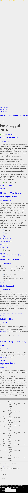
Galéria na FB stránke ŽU (6, 185)
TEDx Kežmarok (7, 285)
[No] (13, 490)
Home (1, 121)
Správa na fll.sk (4, 244)
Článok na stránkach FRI (6, 241)
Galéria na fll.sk (4, 247)
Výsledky (2, 236)
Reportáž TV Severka (6, 238)
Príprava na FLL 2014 (9, 259)
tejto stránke (5, 333)
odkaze (19, 336)
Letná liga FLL (6, 318)
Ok (8, 490)
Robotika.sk (3, 331)
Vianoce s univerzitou (9, 137)
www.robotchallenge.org (6, 357)
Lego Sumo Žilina (7, 363)
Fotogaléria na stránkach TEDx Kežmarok (11, 313)
